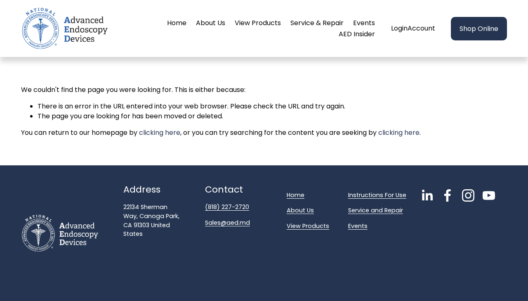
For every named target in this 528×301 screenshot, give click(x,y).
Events (364, 23)
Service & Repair (317, 23)
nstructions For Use (377, 195)
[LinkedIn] (427, 195)
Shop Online (479, 28)
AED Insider (357, 34)
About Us (210, 23)
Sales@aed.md (227, 223)
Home (176, 23)
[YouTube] (488, 195)
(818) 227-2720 (227, 207)
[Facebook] (447, 195)
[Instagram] (468, 195)
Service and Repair (375, 210)
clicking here (159, 132)
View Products (258, 23)
